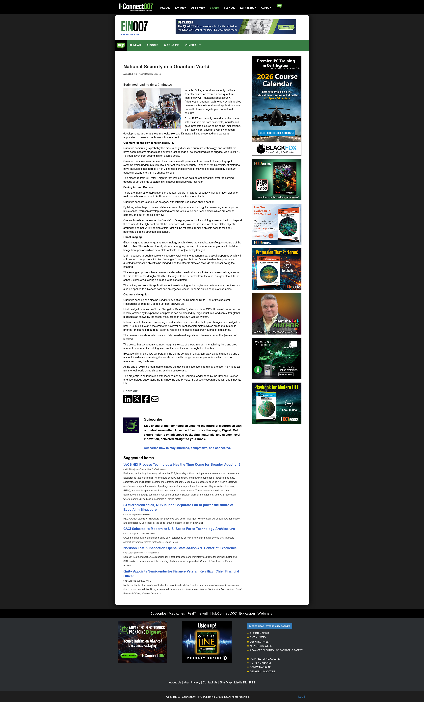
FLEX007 (230, 8)
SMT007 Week (258, 637)
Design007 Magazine (262, 671)
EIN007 (214, 8)
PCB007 (165, 8)
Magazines (177, 614)
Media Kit (240, 682)
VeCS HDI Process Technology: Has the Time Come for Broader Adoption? (181, 464)
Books (153, 45)
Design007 (198, 8)
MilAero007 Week (261, 646)
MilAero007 (248, 8)
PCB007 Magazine (260, 667)
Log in (302, 696)
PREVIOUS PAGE (130, 34)
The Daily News (259, 633)
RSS (252, 682)
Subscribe (158, 614)
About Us (175, 682)
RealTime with (198, 614)
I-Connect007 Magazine (265, 658)
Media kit (194, 45)
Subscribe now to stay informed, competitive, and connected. (187, 448)
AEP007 (266, 8)
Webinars (264, 614)
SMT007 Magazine (261, 663)
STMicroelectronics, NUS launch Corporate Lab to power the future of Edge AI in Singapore (178, 507)
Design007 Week (260, 641)
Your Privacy (192, 682)
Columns (173, 45)
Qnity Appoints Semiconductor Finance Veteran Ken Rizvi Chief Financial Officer (181, 573)
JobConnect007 (224, 614)
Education (247, 614)
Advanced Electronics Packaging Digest (276, 650)
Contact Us (210, 682)
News (137, 45)
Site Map (226, 682)
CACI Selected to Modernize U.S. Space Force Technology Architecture (179, 528)
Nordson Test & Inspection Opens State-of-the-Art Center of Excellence (180, 547)
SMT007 (180, 8)
